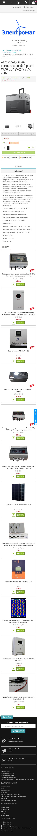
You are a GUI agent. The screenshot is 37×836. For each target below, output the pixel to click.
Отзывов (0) (19, 171)
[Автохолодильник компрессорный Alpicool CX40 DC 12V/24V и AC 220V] (18, 101)
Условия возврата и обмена (8, 777)
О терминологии (5, 790)
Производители (5, 787)
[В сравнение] (33, 147)
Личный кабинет (5, 807)
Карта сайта (4, 798)
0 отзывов (13, 80)
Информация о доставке (7, 775)
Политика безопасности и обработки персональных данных (17, 779)
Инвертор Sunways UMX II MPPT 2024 (18, 351)
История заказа (5, 809)
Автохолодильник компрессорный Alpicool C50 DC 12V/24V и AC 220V (28, 134)
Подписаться (19, 731)
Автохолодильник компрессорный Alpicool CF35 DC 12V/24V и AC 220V (10, 134)
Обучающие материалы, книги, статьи (11, 794)
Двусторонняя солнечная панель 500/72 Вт (18, 505)
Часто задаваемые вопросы (8, 800)
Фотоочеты (4, 792)
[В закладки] (29, 147)
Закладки (3, 811)
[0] (33, 2)
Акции (2, 789)
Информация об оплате (7, 773)
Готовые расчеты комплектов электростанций (13, 796)
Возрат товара (5, 815)
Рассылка (3, 813)
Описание (19, 166)
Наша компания (5, 771)
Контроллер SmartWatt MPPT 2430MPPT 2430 (18, 581)
